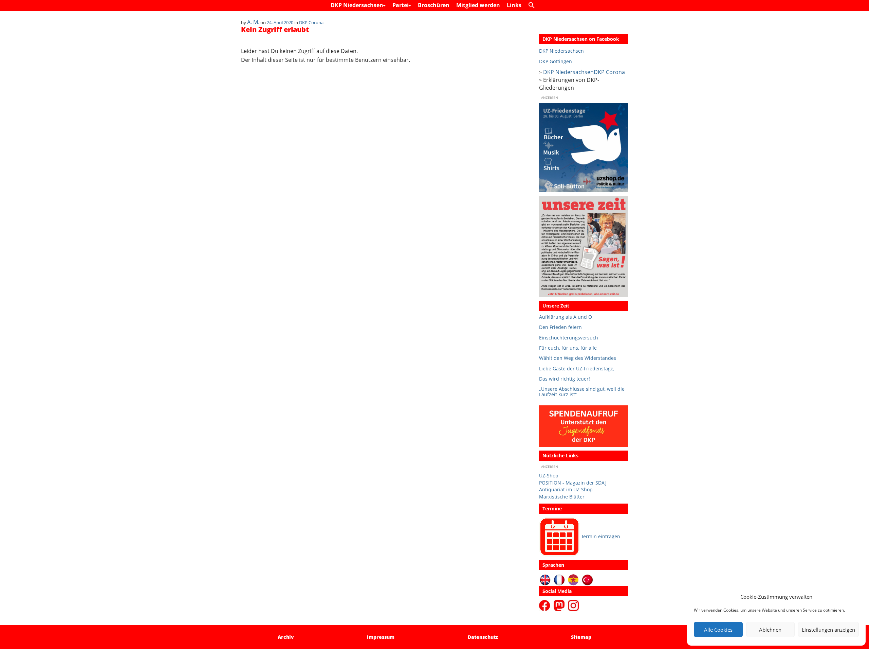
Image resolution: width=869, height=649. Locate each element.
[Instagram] (573, 605)
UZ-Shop (548, 475)
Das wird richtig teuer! (564, 378)
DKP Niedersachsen (358, 5)
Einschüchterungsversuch (568, 337)
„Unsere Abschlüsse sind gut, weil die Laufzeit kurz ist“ (582, 391)
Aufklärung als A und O (565, 316)
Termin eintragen (600, 536)
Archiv (286, 637)
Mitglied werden (478, 5)
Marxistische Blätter (562, 496)
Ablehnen (770, 629)
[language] (559, 579)
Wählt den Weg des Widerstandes (577, 358)
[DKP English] (545, 579)
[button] (533, 5)
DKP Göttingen (555, 61)
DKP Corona (311, 22)
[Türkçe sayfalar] (587, 579)
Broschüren (433, 5)
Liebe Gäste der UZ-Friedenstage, (576, 368)
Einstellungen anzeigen (828, 629)
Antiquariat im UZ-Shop (566, 489)
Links (514, 5)
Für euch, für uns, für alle (568, 347)
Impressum (380, 637)
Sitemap (581, 637)
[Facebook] (545, 605)
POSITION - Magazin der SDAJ (573, 482)
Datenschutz (483, 637)
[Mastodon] (560, 605)
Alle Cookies (718, 629)
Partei (401, 5)
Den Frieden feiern (560, 327)
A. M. (253, 22)
